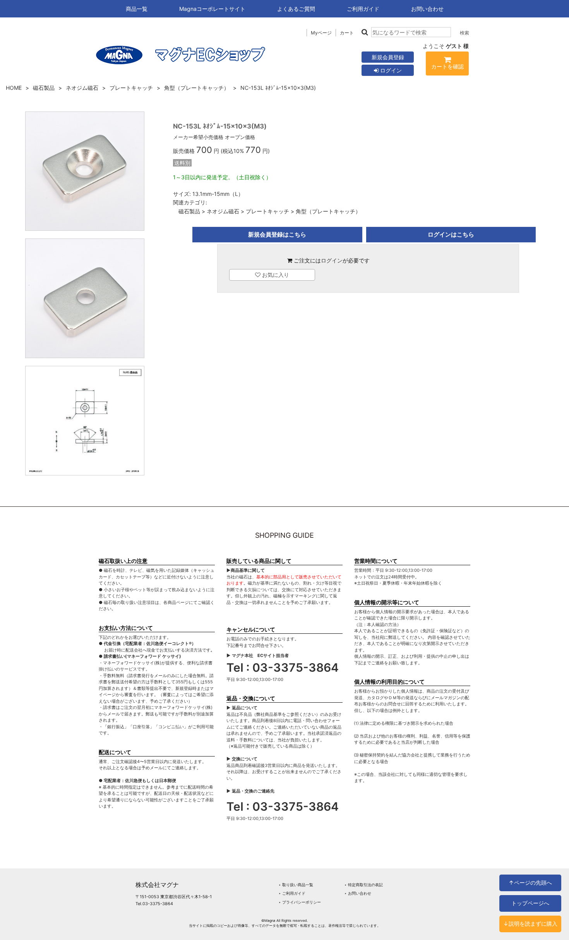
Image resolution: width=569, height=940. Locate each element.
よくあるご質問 (296, 8)
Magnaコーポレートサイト (212, 8)
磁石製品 (44, 87)
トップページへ (530, 903)
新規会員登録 (388, 57)
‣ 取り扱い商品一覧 (296, 884)
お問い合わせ (427, 8)
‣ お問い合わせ (357, 893)
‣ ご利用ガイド (292, 893)
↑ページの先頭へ (530, 882)
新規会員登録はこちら (277, 234)
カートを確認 (447, 66)
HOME (14, 87)
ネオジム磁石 (82, 87)
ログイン (390, 70)
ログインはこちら (451, 234)
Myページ (321, 33)
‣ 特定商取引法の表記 (363, 884)
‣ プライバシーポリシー (300, 902)
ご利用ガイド (363, 8)
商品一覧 (136, 8)
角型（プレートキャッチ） (196, 87)
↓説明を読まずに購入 (530, 923)
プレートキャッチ (131, 87)
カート (347, 33)
